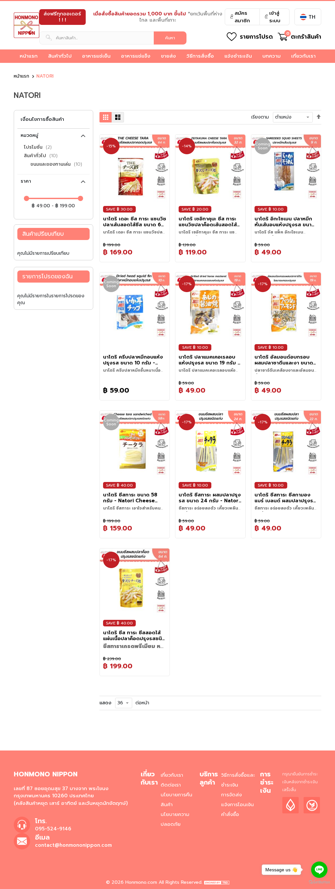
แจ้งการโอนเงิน (237, 804)
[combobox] (112, 38)
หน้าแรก (21, 76)
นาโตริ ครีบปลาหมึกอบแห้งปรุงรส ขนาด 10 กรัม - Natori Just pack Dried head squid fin (133, 360)
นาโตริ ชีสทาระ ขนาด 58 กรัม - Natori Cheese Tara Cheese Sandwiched (130, 498)
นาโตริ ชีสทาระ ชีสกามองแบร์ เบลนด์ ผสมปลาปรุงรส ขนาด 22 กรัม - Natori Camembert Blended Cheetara (285, 498)
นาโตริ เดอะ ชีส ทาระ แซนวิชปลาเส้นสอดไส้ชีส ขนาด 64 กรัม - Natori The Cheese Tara (134, 222)
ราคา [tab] (26, 181)
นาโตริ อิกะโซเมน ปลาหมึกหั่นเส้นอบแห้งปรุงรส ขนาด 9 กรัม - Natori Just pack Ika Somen (285, 222)
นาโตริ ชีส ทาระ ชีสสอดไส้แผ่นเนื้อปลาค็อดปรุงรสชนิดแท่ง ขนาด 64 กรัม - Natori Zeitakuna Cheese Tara (134, 635)
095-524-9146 (53, 828)
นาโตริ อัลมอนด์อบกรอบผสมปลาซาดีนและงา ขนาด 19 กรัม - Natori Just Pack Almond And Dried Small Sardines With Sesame (286, 360)
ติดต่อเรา (171, 784)
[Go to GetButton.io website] (319, 882)
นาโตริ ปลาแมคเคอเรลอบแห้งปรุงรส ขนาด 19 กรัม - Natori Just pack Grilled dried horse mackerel (209, 360)
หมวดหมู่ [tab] (29, 135)
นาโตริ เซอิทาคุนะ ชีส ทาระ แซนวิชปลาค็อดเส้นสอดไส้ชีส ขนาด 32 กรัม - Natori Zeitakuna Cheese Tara (209, 222)
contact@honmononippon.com (73, 845)
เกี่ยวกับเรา (172, 775)
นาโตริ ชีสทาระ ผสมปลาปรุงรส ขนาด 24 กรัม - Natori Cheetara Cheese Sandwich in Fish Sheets (210, 498)
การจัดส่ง (231, 794)
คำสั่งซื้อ (230, 814)
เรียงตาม (260, 117)
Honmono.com (141, 882)
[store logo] (26, 25)
